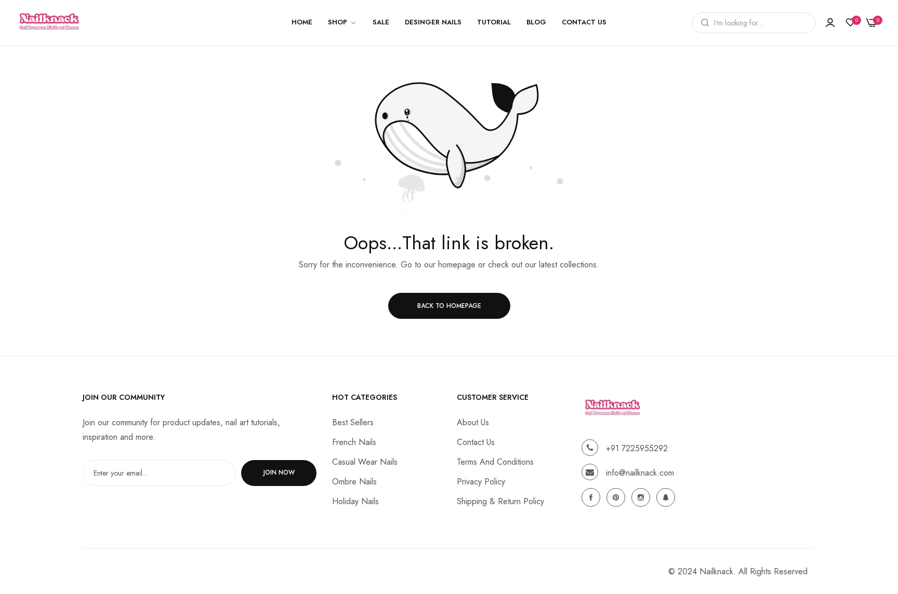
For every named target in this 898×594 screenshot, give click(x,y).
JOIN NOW (279, 472)
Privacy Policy (481, 481)
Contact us (476, 442)
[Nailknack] (49, 22)
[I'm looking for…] (702, 22)
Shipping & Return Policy (500, 501)
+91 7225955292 (637, 448)
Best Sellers (353, 422)
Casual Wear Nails (365, 461)
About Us (473, 422)
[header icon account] (830, 23)
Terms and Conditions (495, 461)
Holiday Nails (355, 501)
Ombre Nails (354, 481)
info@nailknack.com (640, 472)
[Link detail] (592, 497)
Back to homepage (449, 305)
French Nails (354, 442)
